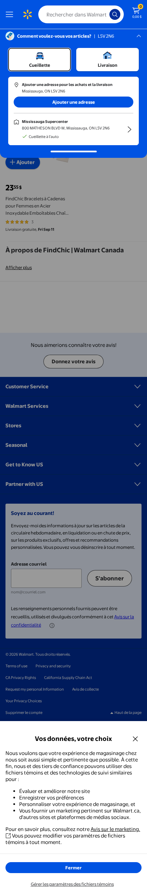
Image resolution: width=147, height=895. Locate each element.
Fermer (73, 867)
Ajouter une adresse (73, 102)
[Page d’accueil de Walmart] (27, 14)
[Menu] (10, 14)
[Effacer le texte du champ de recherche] (106, 14)
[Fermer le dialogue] (135, 738)
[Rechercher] (114, 14)
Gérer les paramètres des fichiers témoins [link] (72, 884)
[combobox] (81, 14)
